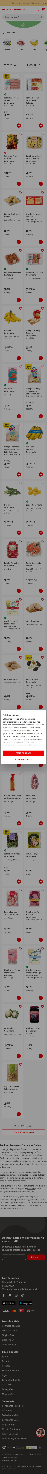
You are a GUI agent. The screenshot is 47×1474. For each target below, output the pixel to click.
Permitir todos (23, 753)
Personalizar (22, 759)
